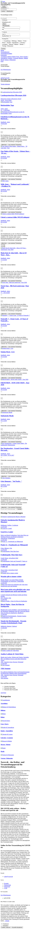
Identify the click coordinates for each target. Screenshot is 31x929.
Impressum (7, 886)
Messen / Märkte (13, 44)
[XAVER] (3, 1)
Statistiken (5, 925)
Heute (4, 24)
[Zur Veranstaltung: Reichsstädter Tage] (6, 102)
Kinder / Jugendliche (12, 42)
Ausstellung (7, 41)
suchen (3, 11)
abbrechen (4, 144)
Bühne (20, 41)
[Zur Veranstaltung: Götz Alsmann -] (6, 478)
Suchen (3, 48)
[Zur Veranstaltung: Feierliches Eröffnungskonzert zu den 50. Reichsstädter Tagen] (15, 113)
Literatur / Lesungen (13, 58)
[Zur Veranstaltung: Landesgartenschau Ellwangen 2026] (11, 92)
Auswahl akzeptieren (17, 927)
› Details (7, 920)
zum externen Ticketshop (14, 144)
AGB (5, 888)
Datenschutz (7, 885)
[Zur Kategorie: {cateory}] (5, 700)
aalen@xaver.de (8, 876)
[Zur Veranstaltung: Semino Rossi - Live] (7, 348)
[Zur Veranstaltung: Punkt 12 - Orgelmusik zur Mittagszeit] (12, 541)
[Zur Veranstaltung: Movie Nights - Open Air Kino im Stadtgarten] (14, 601)
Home (2, 50)
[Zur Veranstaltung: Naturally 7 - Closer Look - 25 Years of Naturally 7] (15, 315)
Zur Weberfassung (6, 69)
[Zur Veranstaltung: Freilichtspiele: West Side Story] (10, 551)
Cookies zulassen (5, 927)
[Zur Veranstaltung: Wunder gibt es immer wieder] (9, 573)
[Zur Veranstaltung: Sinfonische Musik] (6, 412)
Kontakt (6, 883)
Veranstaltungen (5, 52)
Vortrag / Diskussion (10, 60)
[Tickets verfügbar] (1, 125)
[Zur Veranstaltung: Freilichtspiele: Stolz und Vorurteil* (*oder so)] (14, 561)
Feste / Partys (19, 56)
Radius (4, 36)
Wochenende (6, 25)
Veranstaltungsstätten (6, 53)
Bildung (14, 41)
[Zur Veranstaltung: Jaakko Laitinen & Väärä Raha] (10, 650)
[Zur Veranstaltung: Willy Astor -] (5, 181)
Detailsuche (10, 11)
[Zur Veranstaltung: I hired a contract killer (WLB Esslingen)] (12, 214)
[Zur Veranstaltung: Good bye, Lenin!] (6, 528)
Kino (2, 61)
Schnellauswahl (6, 22)
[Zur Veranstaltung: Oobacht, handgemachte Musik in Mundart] (13, 516)
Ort (3, 34)
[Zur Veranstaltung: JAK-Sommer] (5, 665)
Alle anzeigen (4, 678)
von (3, 27)
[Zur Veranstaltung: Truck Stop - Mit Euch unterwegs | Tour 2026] (14, 282)
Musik (21, 44)
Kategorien (4, 55)
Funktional (6, 924)
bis (3, 29)
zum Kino (3, 692)
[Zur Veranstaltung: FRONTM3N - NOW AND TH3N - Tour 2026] (14, 379)
